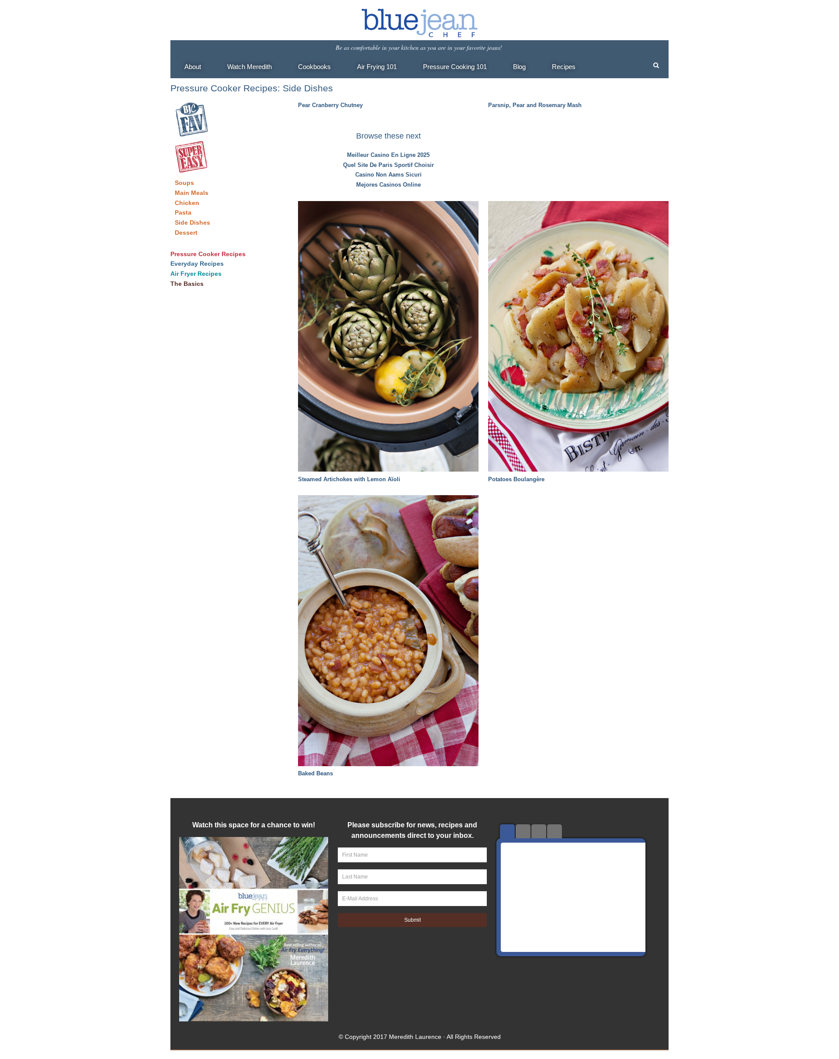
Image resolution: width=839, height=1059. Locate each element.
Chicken (187, 202)
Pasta (183, 212)
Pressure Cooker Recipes (208, 253)
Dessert (186, 232)
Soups (184, 182)
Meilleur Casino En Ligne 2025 (388, 155)
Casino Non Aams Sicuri (388, 174)
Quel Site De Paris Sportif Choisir (388, 165)
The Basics (187, 283)
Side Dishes (192, 222)
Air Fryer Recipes (196, 273)
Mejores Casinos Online (388, 184)
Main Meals (191, 192)
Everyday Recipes (197, 263)
